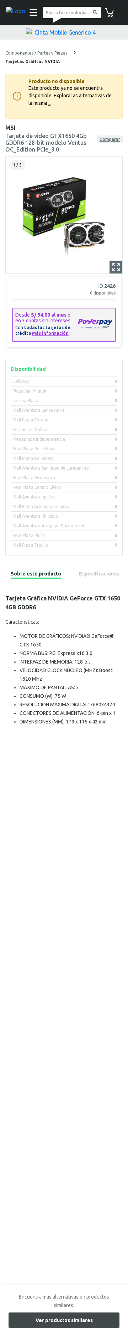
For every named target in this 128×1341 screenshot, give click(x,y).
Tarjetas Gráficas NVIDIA (32, 61)
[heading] (35, 575)
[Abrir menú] (31, 12)
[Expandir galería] (116, 267)
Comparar (110, 139)
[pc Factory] (16, 12)
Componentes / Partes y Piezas (36, 53)
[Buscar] (93, 12)
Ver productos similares (64, 1320)
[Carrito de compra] (109, 12)
